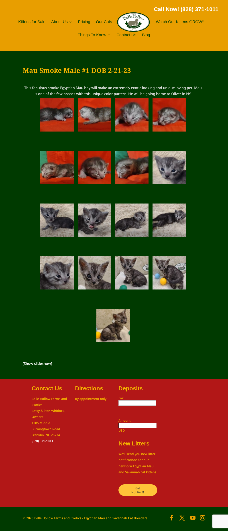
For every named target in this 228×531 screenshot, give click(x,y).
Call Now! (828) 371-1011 (186, 9)
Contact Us (126, 35)
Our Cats (104, 22)
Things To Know (92, 35)
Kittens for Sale (31, 22)
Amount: (124, 420)
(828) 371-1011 (42, 441)
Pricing (84, 22)
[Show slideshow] (37, 363)
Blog (146, 35)
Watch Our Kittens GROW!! (180, 22)
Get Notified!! (137, 490)
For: (121, 398)
